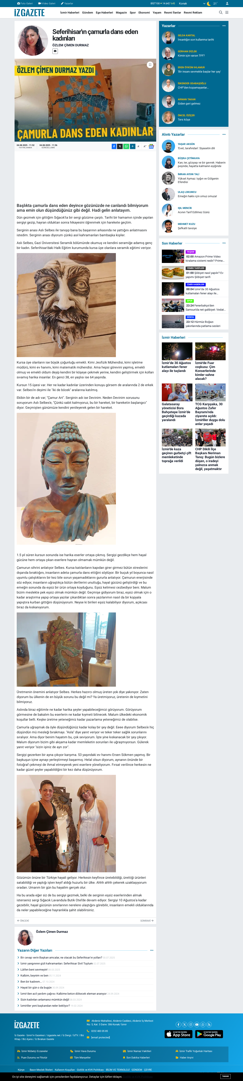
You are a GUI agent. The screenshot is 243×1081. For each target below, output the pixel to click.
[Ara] (221, 13)
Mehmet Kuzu (186, 224)
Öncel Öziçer (186, 115)
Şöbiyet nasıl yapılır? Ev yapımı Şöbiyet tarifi (204, 275)
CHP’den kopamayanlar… (193, 87)
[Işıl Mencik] (168, 210)
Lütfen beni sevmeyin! (34, 969)
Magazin (121, 12)
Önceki (24, 920)
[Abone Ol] (151, 146)
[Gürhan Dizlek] (168, 53)
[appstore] (178, 1034)
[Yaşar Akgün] (168, 146)
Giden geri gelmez (189, 103)
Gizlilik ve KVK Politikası (90, 1069)
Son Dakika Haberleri (138, 1057)
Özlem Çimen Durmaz (70, 45)
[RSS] (209, 1024)
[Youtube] (197, 1024)
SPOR (189, 301)
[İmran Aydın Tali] (168, 178)
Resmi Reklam (193, 12)
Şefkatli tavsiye (187, 228)
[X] (184, 1024)
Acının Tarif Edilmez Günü (193, 212)
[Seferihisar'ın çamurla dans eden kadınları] (85, 100)
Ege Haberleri (104, 12)
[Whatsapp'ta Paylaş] (126, 146)
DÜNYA (190, 317)
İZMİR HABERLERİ (195, 284)
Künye (21, 1069)
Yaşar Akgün (186, 144)
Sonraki (145, 920)
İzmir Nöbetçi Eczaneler (34, 1051)
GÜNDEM (137, 1069)
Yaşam (157, 12)
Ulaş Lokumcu (187, 192)
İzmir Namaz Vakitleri (139, 1051)
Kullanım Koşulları (65, 1069)
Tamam (225, 1076)
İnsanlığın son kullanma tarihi (196, 39)
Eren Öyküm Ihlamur (191, 67)
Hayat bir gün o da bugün (36, 987)
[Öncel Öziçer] (168, 117)
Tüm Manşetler (82, 1057)
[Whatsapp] (203, 1024)
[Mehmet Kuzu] (168, 226)
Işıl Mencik (185, 208)
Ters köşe (184, 119)
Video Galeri (48, 3)
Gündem (87, 12)
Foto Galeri (26, 3)
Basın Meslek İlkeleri (41, 1069)
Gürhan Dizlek (187, 51)
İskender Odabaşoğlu (192, 83)
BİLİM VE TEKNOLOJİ (118, 1069)
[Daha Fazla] (132, 146)
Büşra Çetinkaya (189, 158)
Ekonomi (144, 12)
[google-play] (209, 1034)
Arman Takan (187, 99)
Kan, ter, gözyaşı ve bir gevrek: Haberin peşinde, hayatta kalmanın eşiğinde (201, 164)
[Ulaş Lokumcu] (168, 194)
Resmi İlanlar (172, 12)
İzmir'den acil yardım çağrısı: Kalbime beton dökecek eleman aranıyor (63, 993)
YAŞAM (190, 252)
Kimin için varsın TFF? (191, 55)
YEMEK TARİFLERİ (195, 268)
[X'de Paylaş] (120, 146)
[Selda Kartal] (168, 37)
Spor (133, 12)
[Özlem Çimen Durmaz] (32, 40)
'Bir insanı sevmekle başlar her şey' (199, 71)
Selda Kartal (186, 35)
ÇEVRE (148, 1069)
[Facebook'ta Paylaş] (114, 146)
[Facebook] (178, 1024)
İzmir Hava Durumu (85, 1051)
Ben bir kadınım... (31, 981)
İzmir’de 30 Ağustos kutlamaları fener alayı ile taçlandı (203, 292)
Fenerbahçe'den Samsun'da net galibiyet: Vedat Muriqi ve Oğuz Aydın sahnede (205, 308)
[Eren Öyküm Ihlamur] (168, 69)
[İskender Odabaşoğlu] (168, 85)
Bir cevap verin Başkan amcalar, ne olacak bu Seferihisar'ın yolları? (61, 957)
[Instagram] (190, 1024)
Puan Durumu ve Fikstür (34, 1057)
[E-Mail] (55, 51)
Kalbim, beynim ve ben (34, 975)
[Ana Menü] (226, 13)
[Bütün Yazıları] (151, 950)
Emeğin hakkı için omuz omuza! (197, 196)
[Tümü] (224, 25)
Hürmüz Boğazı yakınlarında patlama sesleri (203, 324)
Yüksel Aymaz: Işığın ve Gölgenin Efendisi (198, 180)
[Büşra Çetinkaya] (168, 162)
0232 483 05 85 (99, 1031)
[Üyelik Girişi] (225, 3)
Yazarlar (68, 3)
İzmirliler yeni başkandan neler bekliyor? (45, 1005)
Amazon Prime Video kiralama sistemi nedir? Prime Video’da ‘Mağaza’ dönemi (204, 259)
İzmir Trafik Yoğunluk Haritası (196, 1051)
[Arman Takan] (168, 101)
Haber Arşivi (186, 1057)
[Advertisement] (85, 176)
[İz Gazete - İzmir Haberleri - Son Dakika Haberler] (30, 12)
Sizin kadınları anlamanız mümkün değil (45, 999)
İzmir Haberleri (69, 12)
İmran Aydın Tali (188, 174)
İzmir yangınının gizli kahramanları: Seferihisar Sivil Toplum (56, 963)
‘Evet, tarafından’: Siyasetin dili (196, 148)
